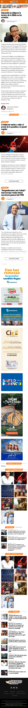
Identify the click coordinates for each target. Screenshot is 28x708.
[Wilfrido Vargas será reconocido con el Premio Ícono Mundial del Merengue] (7, 504)
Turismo (6, 693)
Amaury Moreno (18, 704)
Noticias (6, 691)
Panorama (12, 691)
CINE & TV (12, 693)
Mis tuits (3, 466)
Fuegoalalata (9, 133)
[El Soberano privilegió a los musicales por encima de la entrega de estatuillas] (7, 491)
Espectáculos (20, 691)
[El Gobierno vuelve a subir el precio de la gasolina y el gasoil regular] (20, 478)
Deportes (14, 695)
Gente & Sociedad (20, 693)
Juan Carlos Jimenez (11, 21)
